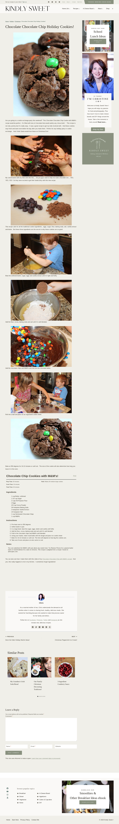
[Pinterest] (56, 2)
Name (8, 746)
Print (74, 475)
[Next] (73, 676)
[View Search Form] (113, 9)
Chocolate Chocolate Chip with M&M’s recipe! (57, 559)
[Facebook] (48, 2)
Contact (74, 2)
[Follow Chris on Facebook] (32, 627)
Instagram (54, 620)
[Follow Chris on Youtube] (42, 627)
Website (58, 746)
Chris (41, 603)
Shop (107, 8)
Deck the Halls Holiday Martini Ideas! (17, 638)
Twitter (45, 620)
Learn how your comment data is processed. (46, 758)
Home (63, 2)
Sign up (24, 2)
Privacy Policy (25, 820)
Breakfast (22, 793)
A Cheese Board (44, 793)
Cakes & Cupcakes (45, 799)
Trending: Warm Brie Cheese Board (99, 1)
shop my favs (98, 129)
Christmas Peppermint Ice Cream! (66, 638)
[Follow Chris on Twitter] (36, 627)
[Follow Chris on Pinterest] (46, 627)
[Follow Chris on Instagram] (39, 627)
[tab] (37, 696)
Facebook (32, 620)
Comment (9, 716)
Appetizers (42, 796)
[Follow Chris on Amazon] (49, 627)
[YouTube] (59, 2)
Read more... (102, 122)
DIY (40, 803)
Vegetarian (22, 799)
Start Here (79, 2)
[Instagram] (52, 2)
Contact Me (35, 820)
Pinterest (39, 620)
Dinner (21, 796)
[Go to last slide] (9, 676)
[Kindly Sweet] (27, 8)
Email (33, 746)
